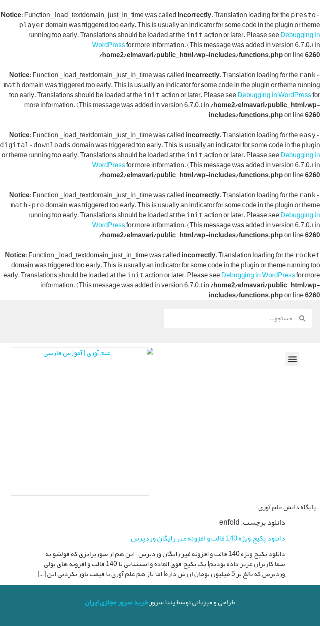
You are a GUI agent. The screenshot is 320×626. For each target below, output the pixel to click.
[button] (292, 359)
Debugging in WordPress (274, 95)
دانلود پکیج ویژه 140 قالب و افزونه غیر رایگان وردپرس (208, 538)
